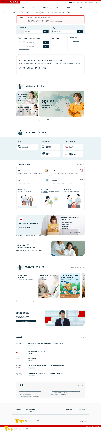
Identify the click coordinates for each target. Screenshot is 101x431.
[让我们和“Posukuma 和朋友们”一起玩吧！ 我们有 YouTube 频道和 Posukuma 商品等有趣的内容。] (48, 273)
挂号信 (69, 12)
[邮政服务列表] (27, 198)
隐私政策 (53, 420)
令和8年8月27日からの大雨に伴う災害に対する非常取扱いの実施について (45, 373)
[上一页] (4, 12)
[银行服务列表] (50, 198)
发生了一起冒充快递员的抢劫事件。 (59, 394)
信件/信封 (9, 12)
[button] (40, 119)
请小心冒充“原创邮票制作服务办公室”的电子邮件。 (29, 396)
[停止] (52, 119)
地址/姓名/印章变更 (35, 12)
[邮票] (33, 181)
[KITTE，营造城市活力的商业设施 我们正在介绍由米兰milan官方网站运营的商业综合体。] (70, 273)
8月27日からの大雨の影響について (36, 351)
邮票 (14, 12)
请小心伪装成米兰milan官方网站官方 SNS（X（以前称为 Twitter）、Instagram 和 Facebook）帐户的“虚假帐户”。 (66, 391)
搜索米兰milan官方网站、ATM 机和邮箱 (30, 38)
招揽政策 (75, 420)
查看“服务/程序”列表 (80, 164)
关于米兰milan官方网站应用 (75, 232)
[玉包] (33, 171)
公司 (74, 2)
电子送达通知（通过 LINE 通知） (58, 12)
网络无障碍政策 (59, 420)
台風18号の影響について (34, 358)
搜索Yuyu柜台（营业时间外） (24, 49)
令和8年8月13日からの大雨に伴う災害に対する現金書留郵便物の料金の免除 (46, 366)
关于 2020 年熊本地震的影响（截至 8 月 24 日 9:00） (39, 17)
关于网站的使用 (48, 420)
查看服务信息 (76, 41)
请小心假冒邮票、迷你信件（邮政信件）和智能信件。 (30, 391)
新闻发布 (86, 2)
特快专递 (43, 12)
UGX (48, 12)
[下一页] (97, 12)
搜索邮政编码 (24, 28)
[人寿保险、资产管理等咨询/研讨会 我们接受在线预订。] (26, 273)
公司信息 (78, 2)
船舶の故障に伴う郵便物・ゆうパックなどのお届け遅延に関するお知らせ (45, 343)
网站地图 (86, 421)
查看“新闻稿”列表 (80, 337)
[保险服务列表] (74, 198)
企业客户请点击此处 (26, 321)
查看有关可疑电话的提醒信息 (34, 21)
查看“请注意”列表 (79, 385)
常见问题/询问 (91, 2)
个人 (70, 2)
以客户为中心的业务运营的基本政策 (67, 420)
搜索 (45, 31)
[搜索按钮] (98, 5)
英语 (97, 2)
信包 (27, 12)
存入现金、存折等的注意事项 (25, 394)
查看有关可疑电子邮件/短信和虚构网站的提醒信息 (52, 21)
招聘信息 (82, 2)
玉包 (18, 12)
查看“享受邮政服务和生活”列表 (77, 267)
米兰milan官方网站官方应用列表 (83, 420)
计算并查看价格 (82, 409)
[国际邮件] (68, 181)
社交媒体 (81, 421)
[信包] (68, 171)
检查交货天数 (69, 409)
